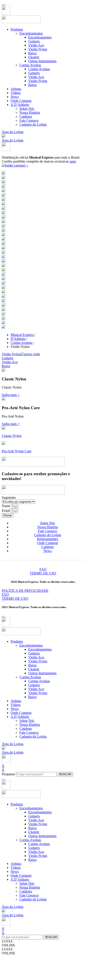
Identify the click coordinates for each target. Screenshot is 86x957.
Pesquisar (8, 774)
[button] (3, 136)
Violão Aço (36, 45)
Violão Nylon (37, 49)
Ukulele (33, 57)
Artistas (16, 89)
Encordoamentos (31, 33)
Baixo (32, 53)
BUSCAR (65, 774)
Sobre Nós (26, 108)
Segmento (9, 497)
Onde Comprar (21, 101)
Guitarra (34, 41)
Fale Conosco (29, 120)
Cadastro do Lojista (33, 124)
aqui (73, 161)
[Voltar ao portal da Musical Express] (6, 13)
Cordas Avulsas (30, 65)
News (15, 97)
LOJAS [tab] (7, 941)
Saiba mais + (11, 395)
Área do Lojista (12, 132)
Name (6, 506)
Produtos (17, 29)
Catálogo (25, 116)
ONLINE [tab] (8, 945)
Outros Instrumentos (42, 61)
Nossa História (29, 112)
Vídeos (16, 93)
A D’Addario (20, 104)
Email (6, 510)
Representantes (47, 539)
